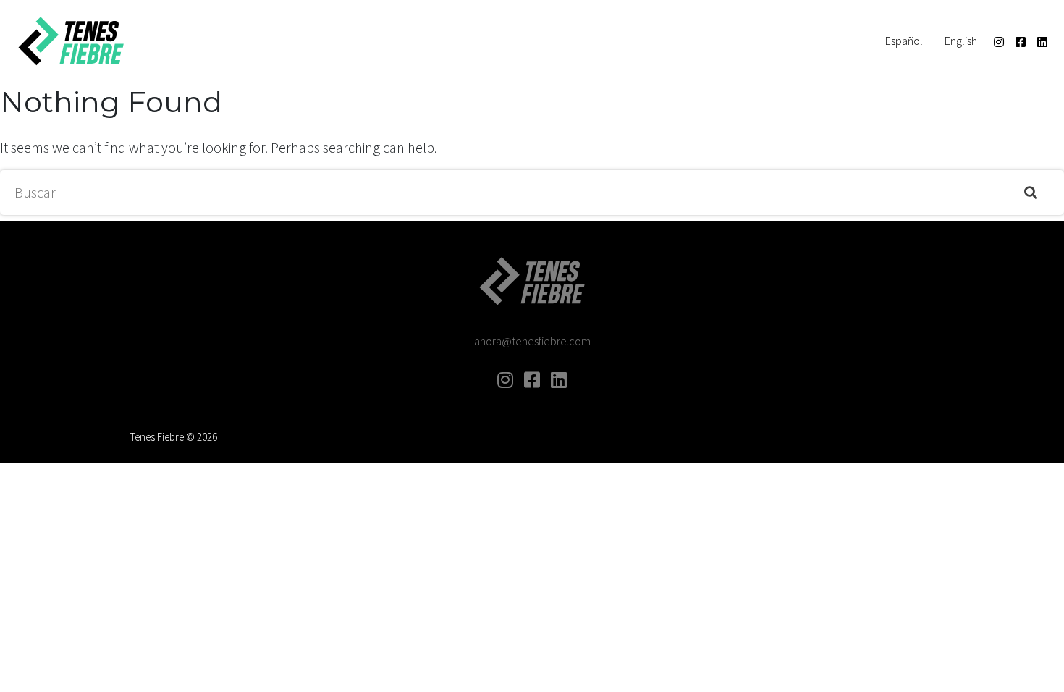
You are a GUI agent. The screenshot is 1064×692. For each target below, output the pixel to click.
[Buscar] (1030, 192)
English (961, 40)
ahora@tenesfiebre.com (532, 341)
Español (904, 40)
